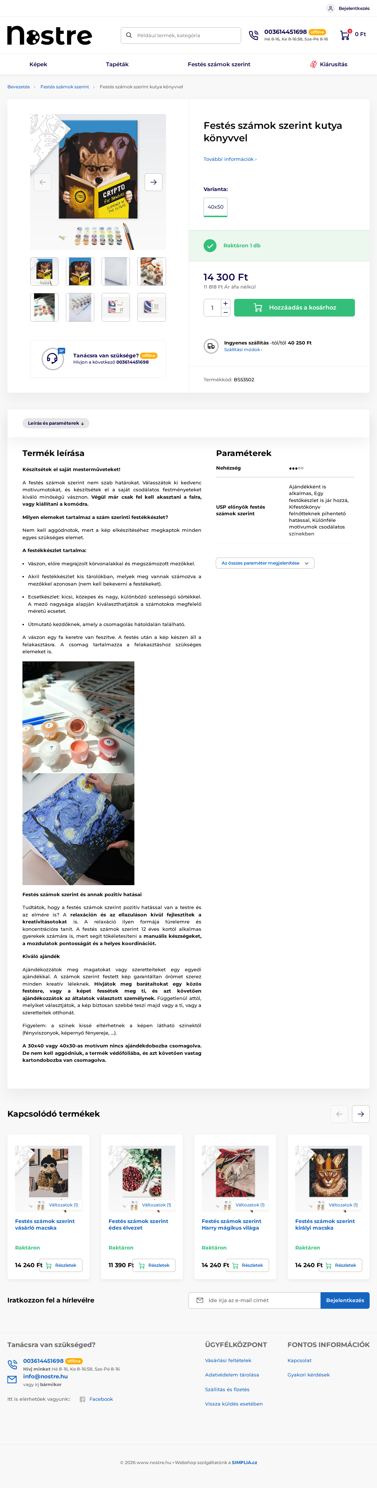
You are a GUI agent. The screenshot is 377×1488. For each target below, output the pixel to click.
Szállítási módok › (243, 349)
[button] (153, 182)
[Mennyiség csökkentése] (225, 312)
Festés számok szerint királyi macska (325, 1224)
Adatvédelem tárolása (232, 1375)
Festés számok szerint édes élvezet (138, 1224)
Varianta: (216, 189)
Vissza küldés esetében (234, 1404)
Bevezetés (18, 86)
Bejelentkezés (354, 8)
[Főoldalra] (49, 35)
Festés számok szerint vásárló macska (45, 1224)
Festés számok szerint (64, 86)
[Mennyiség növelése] (225, 303)
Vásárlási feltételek (228, 1360)
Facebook (101, 1399)
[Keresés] (129, 35)
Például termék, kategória (168, 35)
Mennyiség (212, 308)
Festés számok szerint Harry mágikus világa (231, 1224)
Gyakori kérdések (309, 1375)
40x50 (215, 207)
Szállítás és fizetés (227, 1389)
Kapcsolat (299, 1360)
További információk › (230, 159)
